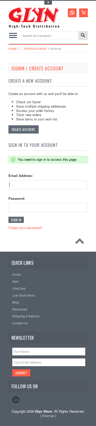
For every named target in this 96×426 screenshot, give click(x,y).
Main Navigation (12, 35)
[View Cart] (83, 12)
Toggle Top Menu (48, 3)
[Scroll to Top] (81, 242)
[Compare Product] (72, 12)
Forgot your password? (25, 227)
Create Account (24, 129)
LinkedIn (15, 399)
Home (12, 48)
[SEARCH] (83, 35)
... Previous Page (33, 48)
